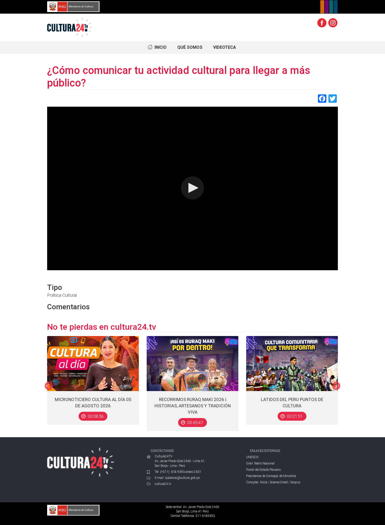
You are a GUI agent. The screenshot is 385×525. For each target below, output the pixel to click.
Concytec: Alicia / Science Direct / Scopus (273, 482)
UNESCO (252, 457)
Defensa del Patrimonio (336, 6)
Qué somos (189, 47)
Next (336, 386)
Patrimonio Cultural (322, 6)
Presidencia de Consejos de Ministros (271, 476)
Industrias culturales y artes (327, 6)
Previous (48, 386)
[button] (192, 187)
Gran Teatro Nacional (260, 463)
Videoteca (224, 47)
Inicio (161, 47)
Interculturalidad (331, 6)
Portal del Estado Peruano (263, 470)
